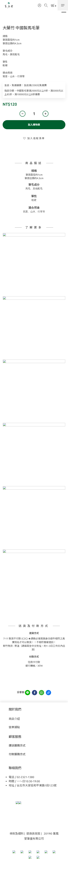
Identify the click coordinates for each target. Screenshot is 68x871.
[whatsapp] (41, 692)
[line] (27, 692)
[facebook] (34, 692)
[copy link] (48, 692)
